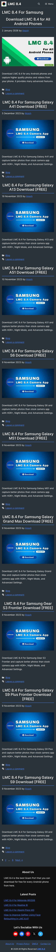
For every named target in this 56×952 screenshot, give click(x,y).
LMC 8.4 (14, 4)
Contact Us (46, 943)
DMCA (35, 943)
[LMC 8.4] (4, 4)
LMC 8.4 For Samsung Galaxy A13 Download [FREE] (28, 187)
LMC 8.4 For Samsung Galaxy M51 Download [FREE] (28, 436)
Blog (7, 89)
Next (19, 860)
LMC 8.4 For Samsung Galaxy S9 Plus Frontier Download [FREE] (28, 694)
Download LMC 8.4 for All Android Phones (28, 21)
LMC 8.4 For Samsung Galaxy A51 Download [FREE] (28, 270)
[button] (38, 4)
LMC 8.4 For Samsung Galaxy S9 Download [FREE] (28, 779)
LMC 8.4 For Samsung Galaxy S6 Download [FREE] (28, 353)
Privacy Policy (23, 943)
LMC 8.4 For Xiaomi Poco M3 (19, 910)
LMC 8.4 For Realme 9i (16, 905)
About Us (9, 943)
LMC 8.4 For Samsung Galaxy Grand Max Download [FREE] (28, 519)
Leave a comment (14, 93)
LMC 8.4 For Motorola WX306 (19, 900)
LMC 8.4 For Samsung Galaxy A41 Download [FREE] (28, 104)
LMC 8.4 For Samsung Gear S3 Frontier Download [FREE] (28, 605)
